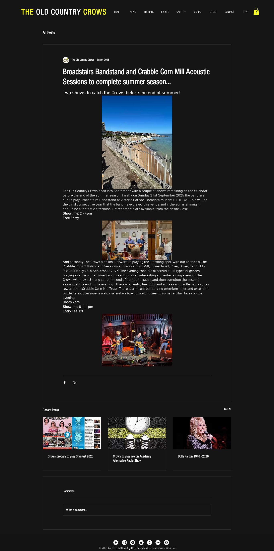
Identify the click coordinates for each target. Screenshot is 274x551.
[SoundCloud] (157, 542)
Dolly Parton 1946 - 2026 (193, 456)
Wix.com (171, 548)
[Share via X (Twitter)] (74, 382)
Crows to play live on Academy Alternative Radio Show (132, 458)
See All (227, 409)
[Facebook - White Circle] (115, 542)
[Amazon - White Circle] (149, 542)
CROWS (94, 11)
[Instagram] (124, 542)
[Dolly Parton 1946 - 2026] (202, 433)
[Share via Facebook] (65, 382)
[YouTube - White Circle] (166, 542)
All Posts (49, 32)
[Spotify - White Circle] (132, 542)
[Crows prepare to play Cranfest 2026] (72, 433)
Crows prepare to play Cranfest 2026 (70, 456)
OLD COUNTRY (58, 11)
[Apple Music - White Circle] (141, 542)
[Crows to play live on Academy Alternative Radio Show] (137, 433)
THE (28, 11)
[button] (256, 11)
